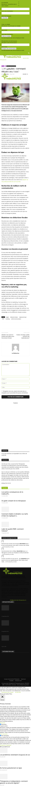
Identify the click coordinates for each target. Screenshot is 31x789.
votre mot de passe (6, 16)
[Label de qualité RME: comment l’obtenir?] (15, 524)
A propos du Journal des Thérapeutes (12, 679)
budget (7, 317)
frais (3, 318)
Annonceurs (23, 5)
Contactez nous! (24, 4)
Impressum (23, 679)
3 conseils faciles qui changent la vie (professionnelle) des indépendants (14, 628)
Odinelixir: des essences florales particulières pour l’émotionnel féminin (8, 336)
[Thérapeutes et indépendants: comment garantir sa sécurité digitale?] (15, 776)
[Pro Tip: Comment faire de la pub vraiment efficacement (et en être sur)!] (15, 607)
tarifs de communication (16, 318)
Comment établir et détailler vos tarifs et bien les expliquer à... (15, 515)
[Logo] (11, 72)
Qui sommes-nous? (24, 2)
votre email (4, 30)
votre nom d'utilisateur (7, 11)
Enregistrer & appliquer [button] (5, 745)
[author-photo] (15, 351)
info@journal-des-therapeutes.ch (18, 600)
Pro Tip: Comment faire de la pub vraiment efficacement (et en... (13, 613)
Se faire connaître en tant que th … (10, 558)
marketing (8, 318)
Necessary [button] (2, 722)
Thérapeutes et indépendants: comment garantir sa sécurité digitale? (14, 782)
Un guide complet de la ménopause (14, 501)
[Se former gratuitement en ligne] (15, 763)
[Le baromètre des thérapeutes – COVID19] (15, 638)
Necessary (4, 724)
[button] (2, 62)
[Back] (2, 1)
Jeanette (23, 558)
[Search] (29, 53)
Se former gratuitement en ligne (11, 768)
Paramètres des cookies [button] (7, 692)
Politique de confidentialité (8, 22)
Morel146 (22, 543)
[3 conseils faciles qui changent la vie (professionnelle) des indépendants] (15, 623)
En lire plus (5, 547)
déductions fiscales (14, 317)
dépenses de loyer (22, 317)
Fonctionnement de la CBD (8, 551)
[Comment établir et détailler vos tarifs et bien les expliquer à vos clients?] (15, 509)
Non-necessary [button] (4, 734)
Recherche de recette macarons (10, 543)
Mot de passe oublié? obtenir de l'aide (11, 19)
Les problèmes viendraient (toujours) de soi (15, 755)
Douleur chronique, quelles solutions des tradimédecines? (23, 336)
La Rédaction (15, 353)
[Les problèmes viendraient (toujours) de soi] (15, 750)
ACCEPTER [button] (18, 692)
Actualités (11, 680)
